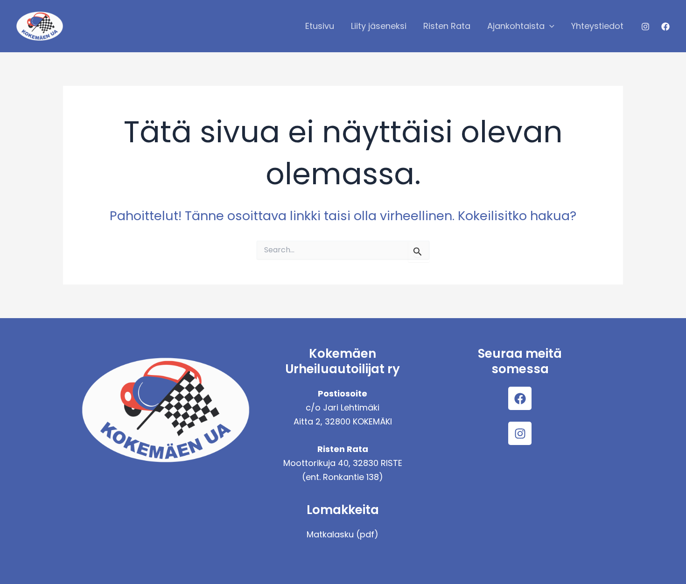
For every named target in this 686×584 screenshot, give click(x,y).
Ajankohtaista (516, 26)
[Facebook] (665, 26)
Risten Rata (446, 26)
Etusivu (319, 26)
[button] (549, 26)
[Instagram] (645, 26)
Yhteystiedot (597, 26)
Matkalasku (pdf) (342, 534)
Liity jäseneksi (378, 26)
